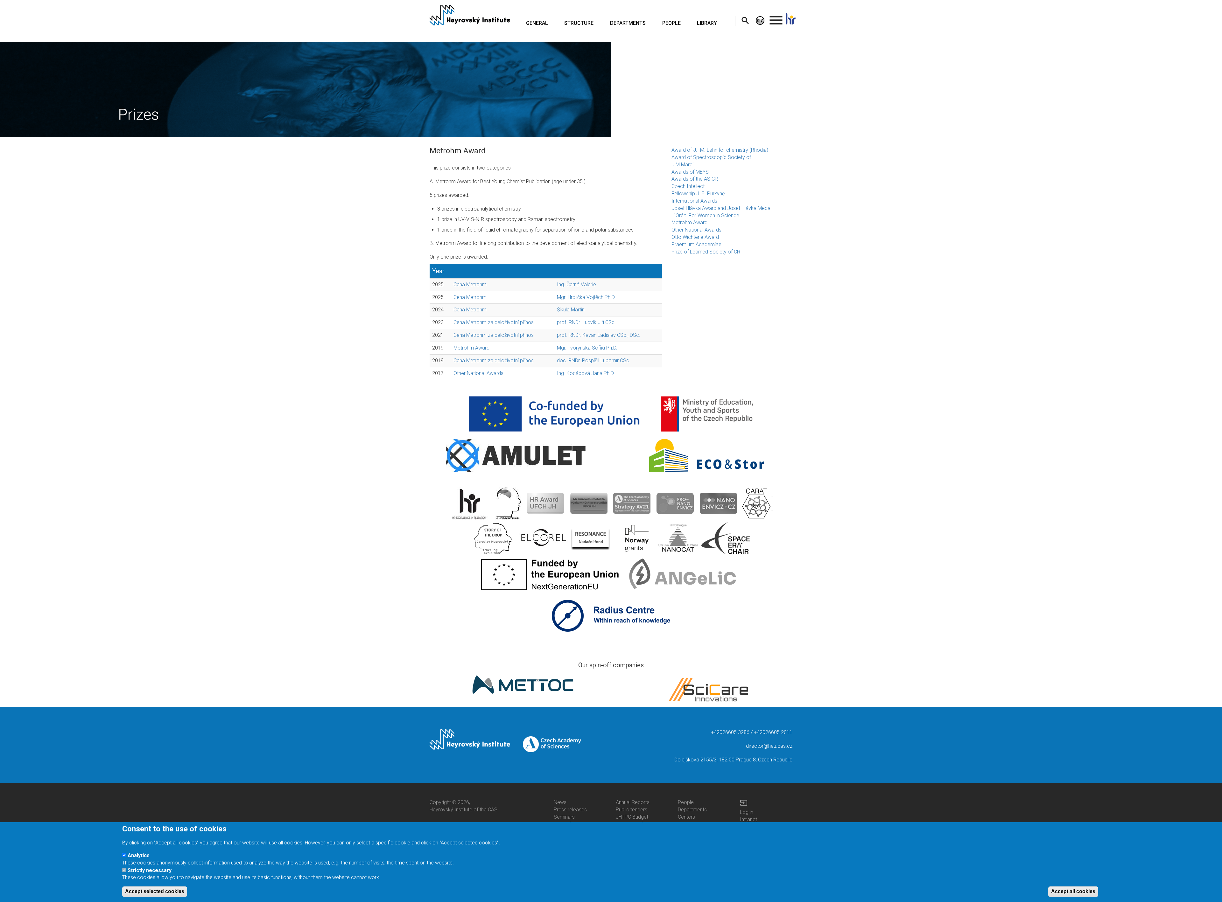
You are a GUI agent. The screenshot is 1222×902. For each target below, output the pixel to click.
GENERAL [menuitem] (537, 23)
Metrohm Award (471, 348)
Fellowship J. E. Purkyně (698, 194)
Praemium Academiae (696, 244)
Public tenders (631, 810)
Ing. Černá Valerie (576, 284)
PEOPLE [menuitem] (671, 23)
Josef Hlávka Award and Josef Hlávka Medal (721, 208)
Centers (686, 817)
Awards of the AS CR (694, 179)
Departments (692, 810)
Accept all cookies (1073, 891)
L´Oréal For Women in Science (705, 215)
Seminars (564, 817)
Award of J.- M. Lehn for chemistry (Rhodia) (719, 150)
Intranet (748, 819)
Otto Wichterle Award (695, 237)
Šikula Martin (571, 310)
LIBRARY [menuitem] (707, 23)
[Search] (745, 20)
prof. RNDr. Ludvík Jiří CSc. (586, 322)
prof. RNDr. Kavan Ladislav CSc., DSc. (598, 335)
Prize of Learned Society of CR (705, 252)
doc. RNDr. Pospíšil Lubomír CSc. (593, 360)
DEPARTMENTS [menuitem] (628, 23)
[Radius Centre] (611, 616)
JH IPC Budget (632, 817)
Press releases (570, 810)
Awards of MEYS (690, 172)
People (686, 802)
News (560, 802)
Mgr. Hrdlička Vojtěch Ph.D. (586, 297)
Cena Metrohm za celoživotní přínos (493, 322)
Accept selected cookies (154, 891)
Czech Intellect (688, 186)
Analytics (139, 855)
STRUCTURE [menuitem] (578, 23)
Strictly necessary (150, 870)
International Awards (694, 201)
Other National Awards (478, 373)
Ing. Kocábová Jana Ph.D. (586, 373)
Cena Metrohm (470, 284)
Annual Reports (633, 802)
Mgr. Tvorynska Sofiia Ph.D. (587, 348)
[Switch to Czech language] (760, 20)
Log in (746, 812)
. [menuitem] (776, 17)
